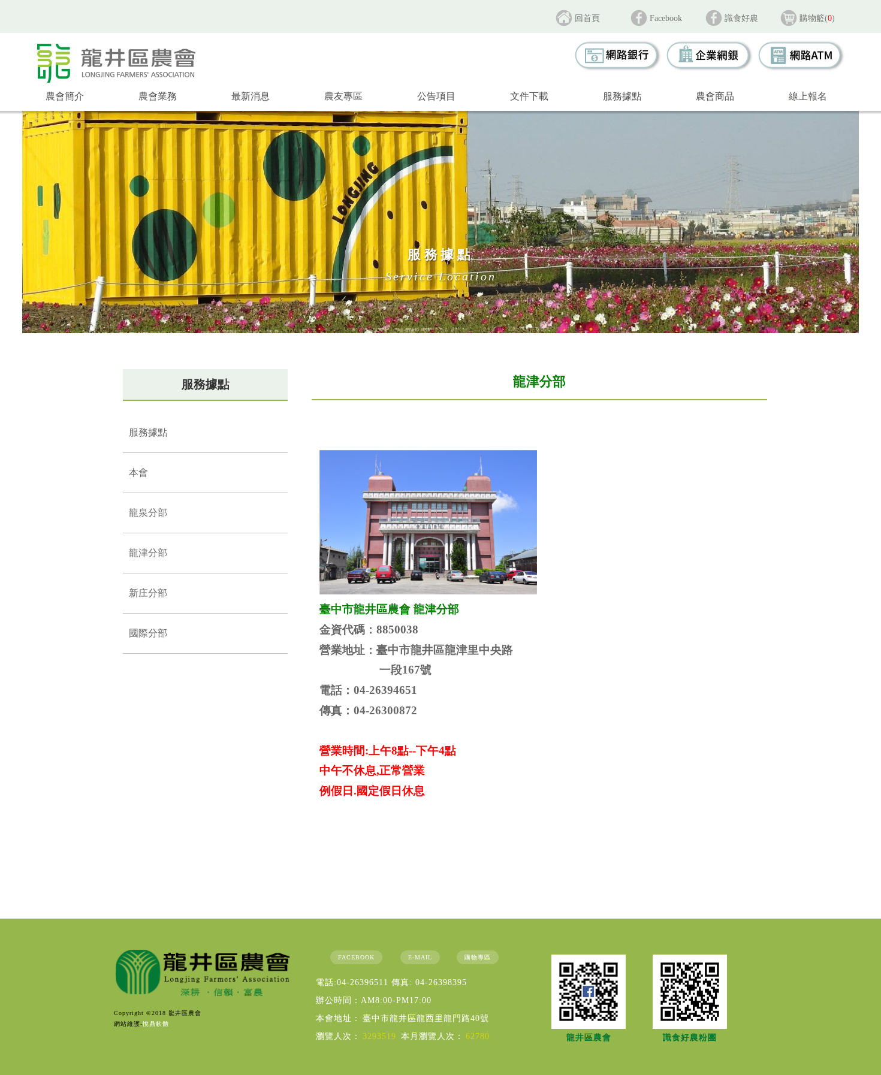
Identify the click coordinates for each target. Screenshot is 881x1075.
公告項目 (436, 96)
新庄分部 (148, 593)
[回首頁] (116, 63)
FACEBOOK (356, 957)
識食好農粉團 (690, 1037)
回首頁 (587, 18)
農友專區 (343, 96)
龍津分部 (148, 553)
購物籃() (817, 18)
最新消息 (250, 96)
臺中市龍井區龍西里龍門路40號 (426, 1018)
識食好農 (741, 18)
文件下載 (529, 96)
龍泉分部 (148, 513)
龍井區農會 (588, 1037)
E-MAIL (420, 957)
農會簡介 (65, 96)
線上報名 (808, 96)
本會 (138, 472)
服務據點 (622, 96)
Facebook (666, 18)
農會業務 (157, 96)
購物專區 (477, 957)
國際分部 (148, 633)
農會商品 (715, 96)
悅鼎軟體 (156, 1023)
